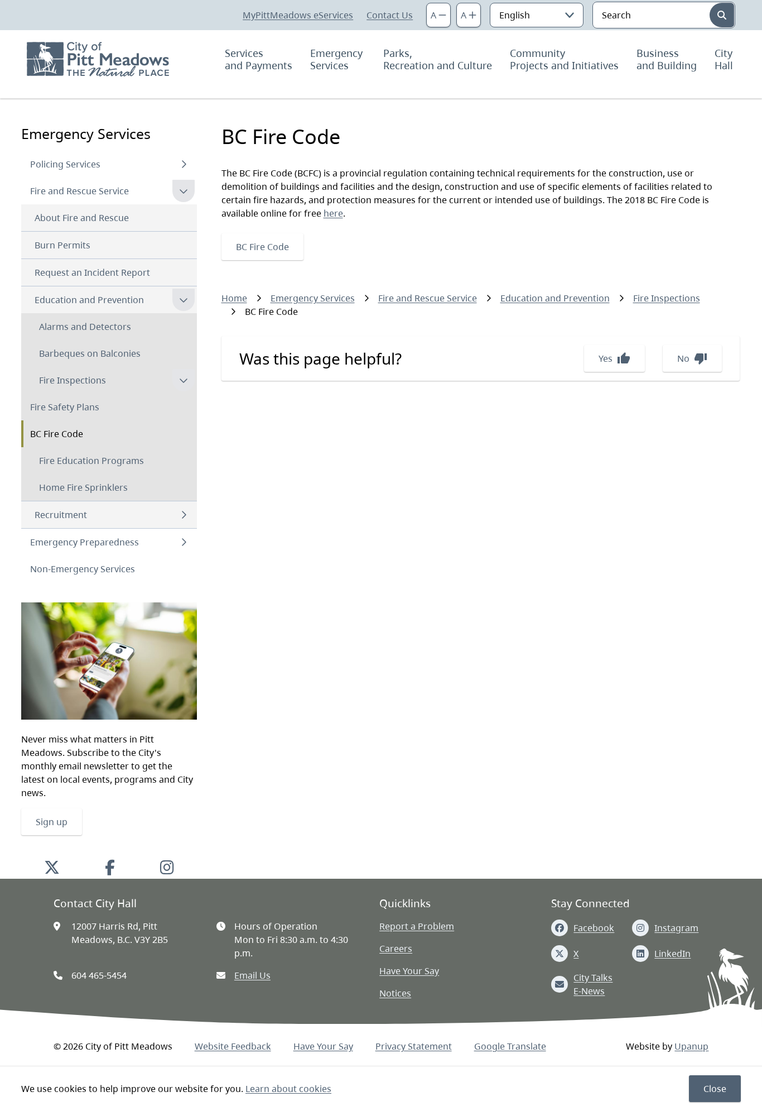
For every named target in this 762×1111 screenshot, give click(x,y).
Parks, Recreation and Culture (437, 59)
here (333, 213)
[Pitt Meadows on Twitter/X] (52, 867)
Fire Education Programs (91, 460)
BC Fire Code (56, 434)
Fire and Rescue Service (79, 191)
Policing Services (65, 164)
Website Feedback (233, 1046)
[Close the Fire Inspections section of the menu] (183, 380)
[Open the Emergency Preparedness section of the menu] (183, 542)
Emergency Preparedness (84, 542)
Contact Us (389, 15)
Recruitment (61, 515)
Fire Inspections (72, 380)
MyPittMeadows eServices (298, 15)
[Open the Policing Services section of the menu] (183, 164)
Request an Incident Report (92, 272)
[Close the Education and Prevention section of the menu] (183, 300)
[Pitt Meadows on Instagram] (167, 867)
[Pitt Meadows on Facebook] (110, 867)
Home (234, 298)
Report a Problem (416, 926)
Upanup (691, 1046)
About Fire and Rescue (82, 218)
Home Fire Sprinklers (83, 487)
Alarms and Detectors (85, 326)
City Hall (725, 59)
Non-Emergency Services (82, 569)
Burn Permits (62, 245)
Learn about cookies (288, 1089)
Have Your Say (409, 971)
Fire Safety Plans (64, 407)
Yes (614, 358)
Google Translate (510, 1046)
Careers (395, 948)
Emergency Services (337, 59)
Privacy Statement (413, 1046)
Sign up (51, 822)
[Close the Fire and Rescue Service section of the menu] (183, 191)
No (692, 358)
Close (714, 1089)
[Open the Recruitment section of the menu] (183, 515)
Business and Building (666, 59)
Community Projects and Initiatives (564, 59)
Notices (395, 993)
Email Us (252, 975)
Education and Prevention (89, 300)
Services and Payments (258, 59)
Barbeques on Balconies (90, 353)
